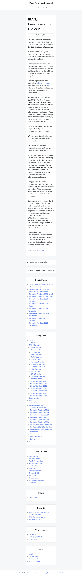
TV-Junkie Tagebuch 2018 (39, 410)
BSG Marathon (36, 355)
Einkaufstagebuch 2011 (38, 383)
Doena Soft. (33, 497)
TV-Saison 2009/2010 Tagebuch (41, 424)
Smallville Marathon (38, 376)
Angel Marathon (36, 350)
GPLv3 (60, 573)
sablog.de (32, 468)
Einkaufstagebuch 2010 (38, 381)
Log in (31, 554)
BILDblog (32, 534)
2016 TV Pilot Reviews (38, 408)
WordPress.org (34, 561)
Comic (32, 343)
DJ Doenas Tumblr (35, 515)
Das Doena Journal (41, 3)
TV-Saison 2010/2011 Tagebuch (41, 427)
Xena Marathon (36, 379)
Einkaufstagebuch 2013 (38, 388)
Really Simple (47, 573)
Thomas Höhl (34, 473)
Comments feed (34, 559)
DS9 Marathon (36, 359)
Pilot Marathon (36, 371)
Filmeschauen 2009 (38, 364)
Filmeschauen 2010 (38, 367)
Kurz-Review (33, 403)
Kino (30, 400)
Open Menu (42, 7)
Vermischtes (41, 251)
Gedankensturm (34, 398)
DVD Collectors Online (37, 517)
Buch (31, 340)
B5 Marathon (35, 352)
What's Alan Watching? (37, 480)
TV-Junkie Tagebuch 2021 (39, 417)
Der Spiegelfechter (35, 537)
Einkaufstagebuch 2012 (38, 386)
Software (33, 439)
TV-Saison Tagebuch (36, 405)
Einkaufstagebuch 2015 (38, 393)
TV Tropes (32, 475)
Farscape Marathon (38, 362)
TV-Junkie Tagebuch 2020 (39, 415)
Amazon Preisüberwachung (39, 512)
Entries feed (33, 556)
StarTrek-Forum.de (35, 519)
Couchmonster (34, 456)
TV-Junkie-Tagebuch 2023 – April (41, 294)
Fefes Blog (33, 539)
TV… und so (33, 478)
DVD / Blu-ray (34, 345)
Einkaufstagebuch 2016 (38, 396)
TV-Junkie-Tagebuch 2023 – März (41, 296)
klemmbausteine (36, 436)
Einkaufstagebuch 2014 (38, 391)
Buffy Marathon (36, 357)
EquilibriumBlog (34, 459)
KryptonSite (33, 466)
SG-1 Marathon (36, 374)
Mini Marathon (36, 369)
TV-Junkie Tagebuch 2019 (39, 412)
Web (30, 441)
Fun (31, 434)
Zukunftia (32, 483)
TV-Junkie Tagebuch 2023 (39, 422)
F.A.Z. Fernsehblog (36, 461)
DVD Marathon (35, 347)
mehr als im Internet (43, 83)
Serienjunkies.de (35, 471)
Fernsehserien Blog (36, 463)
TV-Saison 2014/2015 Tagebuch (41, 429)
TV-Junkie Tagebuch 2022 (39, 420)
